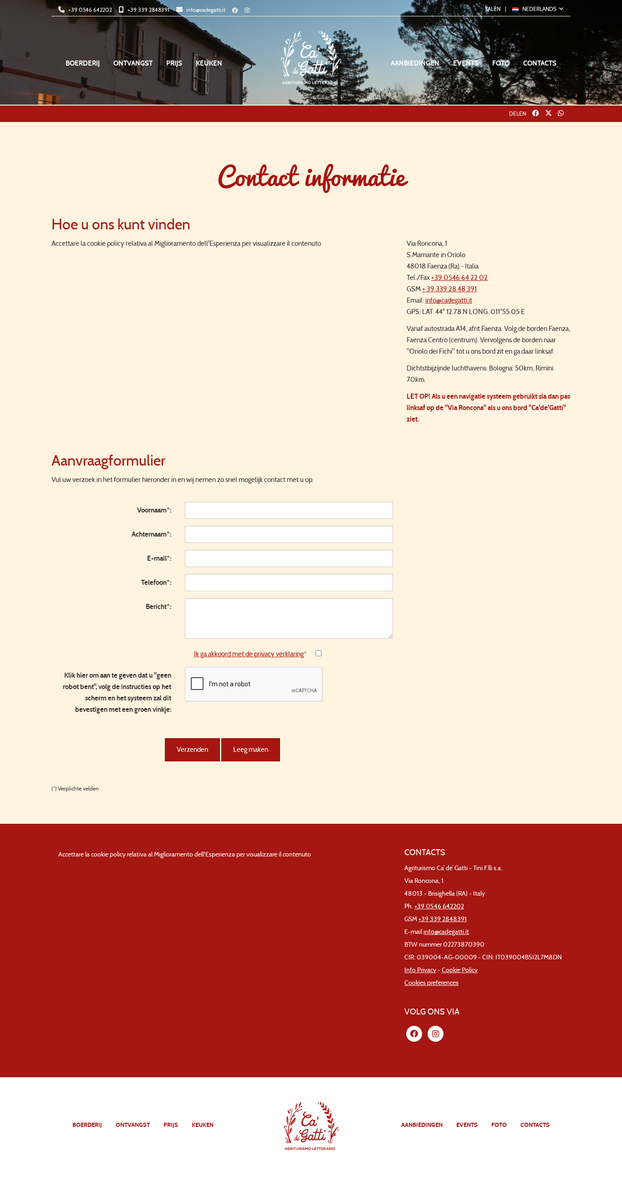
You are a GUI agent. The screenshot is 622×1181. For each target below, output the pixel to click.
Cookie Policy (460, 970)
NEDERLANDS (539, 8)
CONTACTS (539, 63)
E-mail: (159, 558)
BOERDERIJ (83, 63)
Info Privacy (420, 970)
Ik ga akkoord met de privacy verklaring (249, 654)
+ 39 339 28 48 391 (449, 289)
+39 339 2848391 (147, 9)
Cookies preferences (431, 983)
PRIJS (174, 63)
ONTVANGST (133, 63)
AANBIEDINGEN (415, 63)
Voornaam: (154, 510)
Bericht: (158, 607)
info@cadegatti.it (205, 9)
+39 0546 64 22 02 (459, 278)
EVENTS (466, 63)
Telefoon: (156, 582)
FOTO (501, 63)
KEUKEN (209, 63)
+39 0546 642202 (89, 9)
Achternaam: (151, 534)
